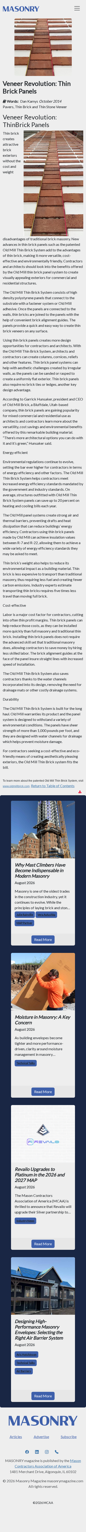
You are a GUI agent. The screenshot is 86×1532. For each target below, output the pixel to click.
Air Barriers (24, 1371)
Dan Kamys (29, 101)
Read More (43, 939)
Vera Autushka (46, 914)
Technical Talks (26, 1063)
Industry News (25, 1220)
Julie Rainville (25, 914)
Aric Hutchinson (26, 1354)
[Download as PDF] (80, 792)
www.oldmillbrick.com (16, 786)
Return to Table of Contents (53, 785)
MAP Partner (24, 923)
